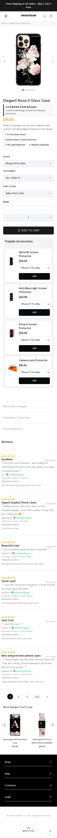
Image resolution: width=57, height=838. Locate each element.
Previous (5, 61)
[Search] (45, 16)
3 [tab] (27, 90)
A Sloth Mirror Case (10, 528)
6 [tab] (34, 90)
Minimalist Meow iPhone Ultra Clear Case (20, 603)
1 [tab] (23, 90)
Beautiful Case (10, 545)
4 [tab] (29, 90)
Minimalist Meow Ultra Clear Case (17, 638)
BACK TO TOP (28, 831)
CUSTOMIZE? (9, 171)
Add (34, 276)
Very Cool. (8, 620)
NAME (6, 202)
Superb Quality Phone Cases (19, 502)
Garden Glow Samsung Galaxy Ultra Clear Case (22, 563)
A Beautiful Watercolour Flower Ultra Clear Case (23, 681)
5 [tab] (32, 90)
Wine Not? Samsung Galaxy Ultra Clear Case (21, 485)
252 (37, 696)
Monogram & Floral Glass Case (15, 741)
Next (52, 61)
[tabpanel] (28, 59)
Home (4, 23)
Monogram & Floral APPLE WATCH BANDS (42, 741)
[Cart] (51, 16)
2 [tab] (25, 90)
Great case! (9, 581)
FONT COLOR (9, 186)
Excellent (7, 459)
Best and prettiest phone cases (21, 655)
